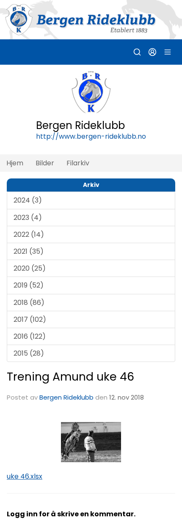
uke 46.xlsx (24, 476)
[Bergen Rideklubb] (91, 19)
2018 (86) (29, 302)
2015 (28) (29, 353)
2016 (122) (30, 336)
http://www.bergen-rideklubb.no (91, 136)
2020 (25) (30, 268)
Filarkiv (77, 163)
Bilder (45, 163)
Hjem (14, 163)
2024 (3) (28, 200)
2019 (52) (29, 285)
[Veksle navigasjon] (167, 52)
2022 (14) (29, 234)
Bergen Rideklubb (66, 397)
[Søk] (137, 52)
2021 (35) (29, 251)
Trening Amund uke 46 (70, 376)
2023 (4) (28, 217)
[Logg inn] (152, 52)
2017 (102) (30, 319)
